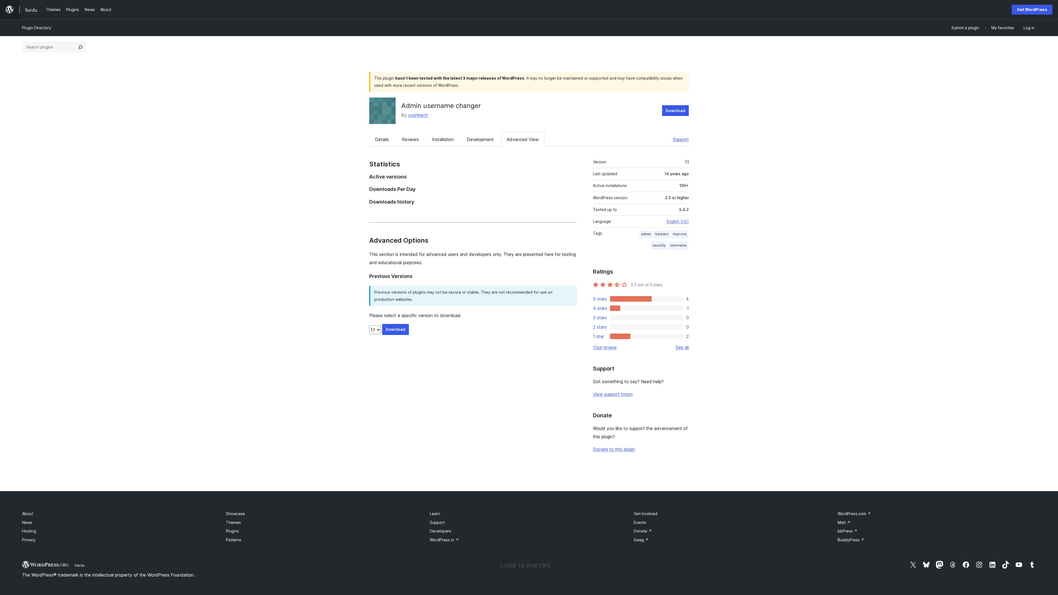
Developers (440, 531)
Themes (233, 522)
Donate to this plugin (614, 449)
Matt (844, 522)
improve (680, 234)
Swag (641, 539)
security (659, 245)
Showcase (235, 513)
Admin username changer (441, 106)
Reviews (410, 139)
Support (681, 139)
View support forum (613, 394)
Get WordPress (1032, 9)
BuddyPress (851, 539)
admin (646, 234)
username (678, 245)
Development (480, 139)
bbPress (847, 531)
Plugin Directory (36, 27)
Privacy (29, 539)
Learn (435, 513)
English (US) (678, 221)
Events (640, 522)
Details (382, 139)
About (27, 513)
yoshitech (418, 115)
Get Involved (645, 513)
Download (675, 110)
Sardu (80, 565)
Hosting (29, 531)
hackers (661, 234)
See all (682, 347)
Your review (605, 347)
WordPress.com (854, 513)
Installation (443, 139)
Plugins (232, 531)
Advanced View (523, 139)
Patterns (233, 539)
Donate (643, 531)
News (27, 522)
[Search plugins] (80, 47)
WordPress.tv (444, 539)
